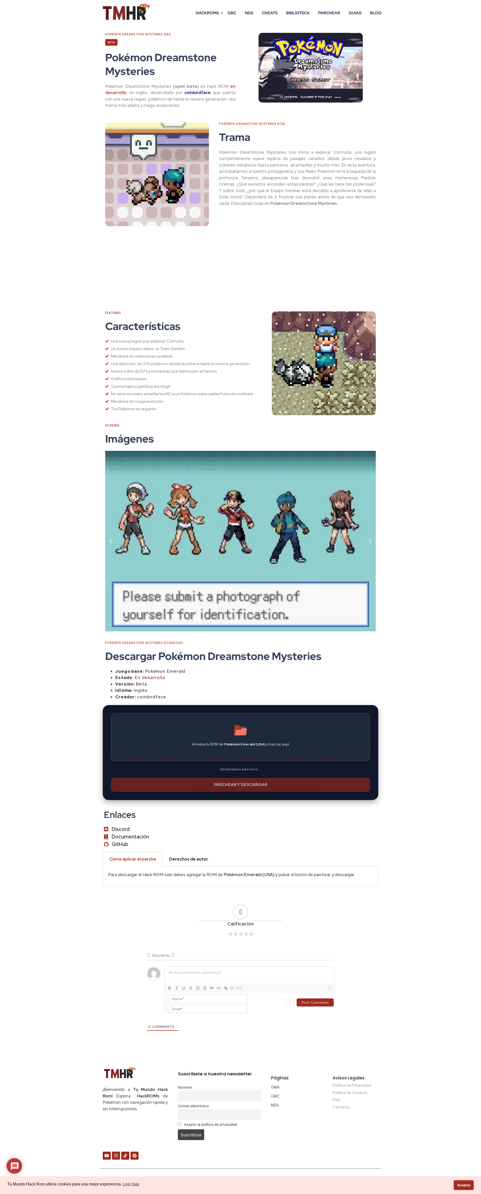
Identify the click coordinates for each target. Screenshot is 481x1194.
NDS (249, 13)
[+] (239, 988)
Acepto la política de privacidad (210, 1124)
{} (232, 988)
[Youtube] (107, 1156)
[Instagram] (116, 1156)
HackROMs (207, 13)
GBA (275, 1087)
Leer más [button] (131, 1184)
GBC (231, 13)
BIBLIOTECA (298, 13)
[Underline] (183, 988)
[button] (111, 541)
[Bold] (169, 988)
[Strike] (190, 988)
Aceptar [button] (463, 1185)
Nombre (185, 1087)
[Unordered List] (204, 988)
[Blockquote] (211, 988)
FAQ (336, 1099)
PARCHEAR (329, 13)
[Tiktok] (125, 1156)
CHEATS (270, 13)
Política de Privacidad (352, 1085)
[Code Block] (218, 988)
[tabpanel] (240, 877)
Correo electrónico (193, 1106)
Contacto (341, 1107)
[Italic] (176, 988)
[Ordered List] (197, 988)
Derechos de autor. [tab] (188, 859)
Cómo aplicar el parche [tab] (132, 859)
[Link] (225, 988)
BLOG (376, 13)
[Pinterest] (135, 1156)
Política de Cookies (350, 1092)
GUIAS (355, 13)
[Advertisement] (240, 269)
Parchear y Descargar (240, 784)
